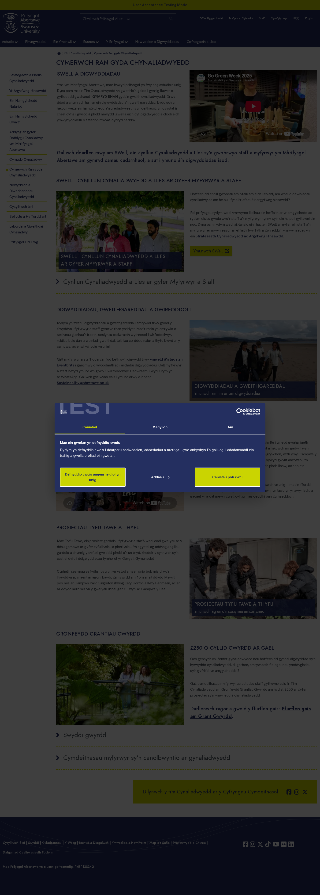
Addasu (157, 477)
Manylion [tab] (160, 427)
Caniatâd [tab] (89, 427)
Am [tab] (230, 427)
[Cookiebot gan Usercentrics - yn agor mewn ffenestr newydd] (239, 411)
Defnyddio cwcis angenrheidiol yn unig (92, 477)
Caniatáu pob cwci (227, 477)
